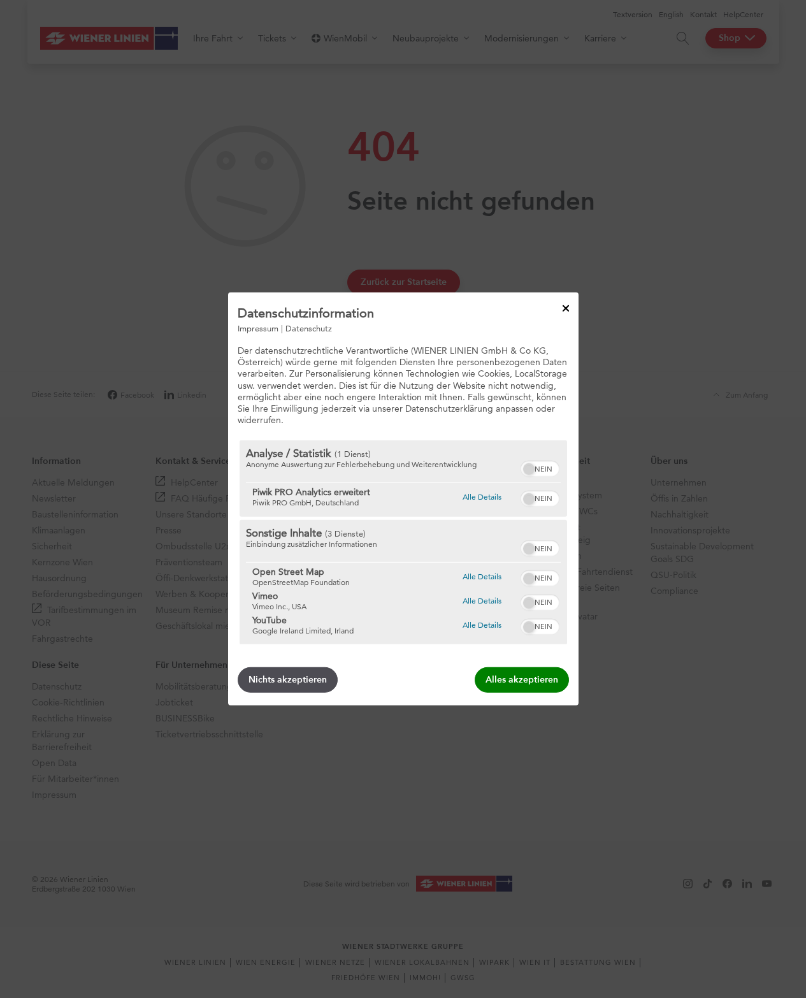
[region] (403, 542)
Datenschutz (308, 328)
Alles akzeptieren (522, 679)
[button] (529, 469)
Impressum (258, 328)
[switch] (540, 467)
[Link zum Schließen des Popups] (566, 308)
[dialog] (403, 499)
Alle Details (482, 496)
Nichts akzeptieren (287, 679)
